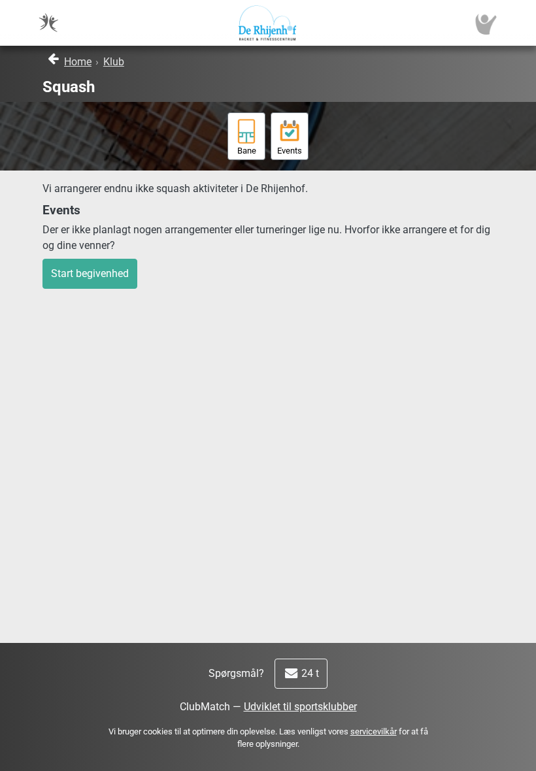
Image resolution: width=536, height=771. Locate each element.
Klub (113, 62)
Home (78, 62)
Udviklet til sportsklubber (300, 706)
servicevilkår (373, 731)
